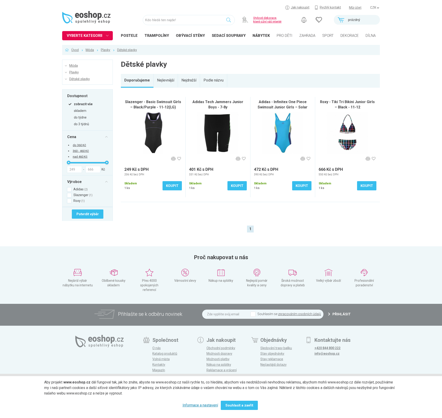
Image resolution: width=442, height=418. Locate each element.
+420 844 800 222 (327, 348)
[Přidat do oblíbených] (179, 159)
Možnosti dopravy (219, 353)
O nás (156, 348)
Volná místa (161, 359)
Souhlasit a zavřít (239, 405)
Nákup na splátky (218, 364)
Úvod (75, 50)
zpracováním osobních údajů (299, 314)
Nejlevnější (165, 80)
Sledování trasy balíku (276, 348)
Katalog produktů (164, 353)
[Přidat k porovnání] (173, 159)
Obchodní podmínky (220, 348)
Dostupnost (77, 96)
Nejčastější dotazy (273, 364)
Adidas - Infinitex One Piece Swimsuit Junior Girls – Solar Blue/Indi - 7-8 (283, 107)
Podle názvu (214, 80)
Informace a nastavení (200, 405)
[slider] (68, 162)
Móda (90, 50)
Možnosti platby (218, 359)
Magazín (158, 370)
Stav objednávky (272, 353)
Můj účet (355, 7)
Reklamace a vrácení (221, 370)
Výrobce (74, 182)
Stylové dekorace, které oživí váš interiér (267, 19)
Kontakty (158, 364)
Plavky (105, 50)
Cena (71, 137)
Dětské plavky (127, 50)
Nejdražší (188, 80)
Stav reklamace (271, 359)
